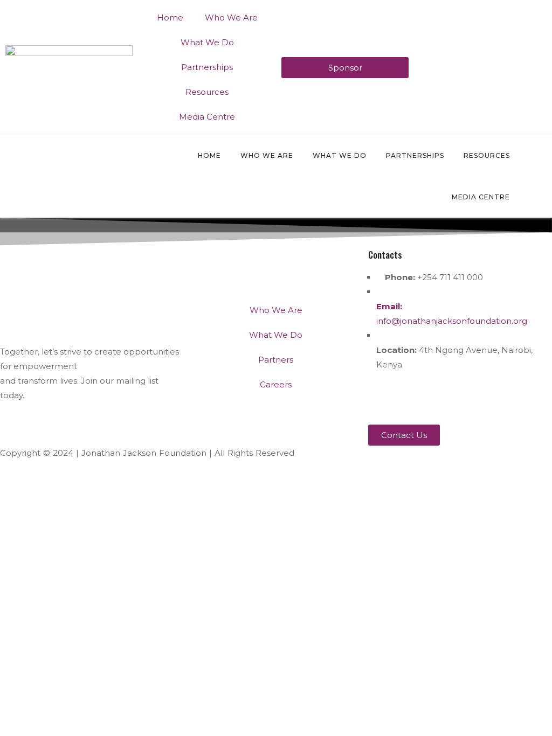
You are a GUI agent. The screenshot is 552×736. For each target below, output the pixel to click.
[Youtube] (469, 396)
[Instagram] (439, 396)
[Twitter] (381, 396)
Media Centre (207, 117)
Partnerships (207, 67)
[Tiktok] (527, 396)
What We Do (207, 42)
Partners (275, 360)
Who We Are (231, 17)
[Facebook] (410, 396)
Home (170, 17)
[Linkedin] (498, 396)
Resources (207, 92)
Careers (276, 384)
